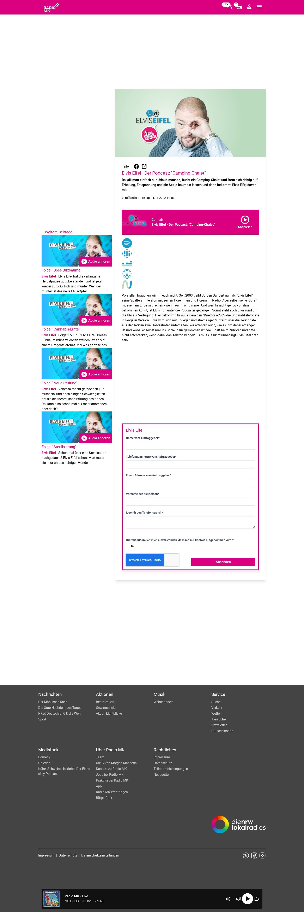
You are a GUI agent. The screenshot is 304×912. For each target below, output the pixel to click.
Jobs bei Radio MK (109, 775)
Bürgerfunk (104, 798)
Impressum (162, 757)
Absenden (223, 562)
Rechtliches (165, 749)
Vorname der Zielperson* (142, 494)
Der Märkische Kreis (52, 702)
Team (100, 757)
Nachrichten (50, 694)
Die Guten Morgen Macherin (116, 763)
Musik (159, 694)
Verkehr (216, 708)
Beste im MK (105, 702)
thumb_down (238, 898)
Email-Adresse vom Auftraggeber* (148, 475)
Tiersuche (218, 719)
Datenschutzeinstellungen (100, 855)
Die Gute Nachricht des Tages (59, 708)
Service (218, 694)
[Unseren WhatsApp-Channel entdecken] (246, 855)
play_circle (247, 898)
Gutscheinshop (222, 731)
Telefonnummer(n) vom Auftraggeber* (151, 456)
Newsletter (219, 725)
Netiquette (161, 775)
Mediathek (48, 749)
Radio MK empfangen (112, 792)
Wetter (216, 713)
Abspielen (245, 221)
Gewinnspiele (105, 708)
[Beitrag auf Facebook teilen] (136, 166)
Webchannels (163, 702)
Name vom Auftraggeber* (142, 438)
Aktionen (104, 694)
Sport (42, 719)
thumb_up (256, 898)
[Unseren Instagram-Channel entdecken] (262, 855)
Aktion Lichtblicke (109, 713)
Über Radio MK (110, 749)
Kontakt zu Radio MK (111, 769)
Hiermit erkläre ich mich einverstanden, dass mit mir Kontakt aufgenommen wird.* (179, 540)
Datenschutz (163, 763)
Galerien (44, 763)
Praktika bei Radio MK (112, 780)
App (99, 786)
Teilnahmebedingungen (171, 769)
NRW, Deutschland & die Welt (59, 713)
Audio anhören (95, 261)
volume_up (228, 899)
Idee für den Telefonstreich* (144, 512)
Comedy (44, 757)
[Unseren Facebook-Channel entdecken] (254, 855)
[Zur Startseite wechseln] (51, 7)
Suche (215, 702)
